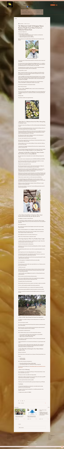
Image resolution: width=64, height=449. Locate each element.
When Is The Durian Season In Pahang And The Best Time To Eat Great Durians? (32, 416)
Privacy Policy (8, 435)
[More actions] (45, 23)
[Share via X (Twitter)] (20, 400)
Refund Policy (8, 438)
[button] (56, 5)
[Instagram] (41, 433)
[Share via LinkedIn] (22, 400)
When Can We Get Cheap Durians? (43, 410)
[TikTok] (29, 6)
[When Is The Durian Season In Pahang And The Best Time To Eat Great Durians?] (32, 412)
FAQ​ (21, 435)
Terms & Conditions (9, 434)
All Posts (16, 18)
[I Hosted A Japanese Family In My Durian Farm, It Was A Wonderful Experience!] (20, 412)
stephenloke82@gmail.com (51, 435)
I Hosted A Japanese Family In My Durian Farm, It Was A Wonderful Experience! (20, 416)
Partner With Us (23, 438)
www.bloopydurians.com (33, 446)
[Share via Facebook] (18, 400)
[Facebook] (27, 6)
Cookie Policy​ (22, 434)
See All (48, 407)
